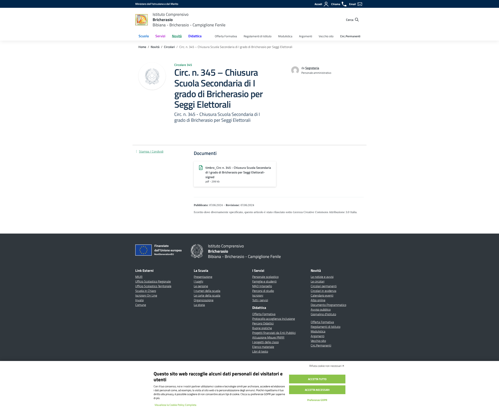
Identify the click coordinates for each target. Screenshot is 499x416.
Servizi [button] (160, 36)
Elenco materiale (263, 346)
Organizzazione (203, 300)
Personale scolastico (265, 276)
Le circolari (317, 281)
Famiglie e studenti (264, 281)
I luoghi (198, 281)
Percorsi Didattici (263, 323)
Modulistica (285, 36)
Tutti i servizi (260, 300)
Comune (140, 304)
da (303, 68)
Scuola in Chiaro (145, 290)
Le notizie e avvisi (322, 276)
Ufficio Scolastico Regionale (153, 281)
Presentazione (203, 276)
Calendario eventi (322, 295)
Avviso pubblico (321, 309)
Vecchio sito (326, 36)
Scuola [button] (144, 36)
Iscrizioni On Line (146, 295)
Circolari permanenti (324, 286)
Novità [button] (177, 36)
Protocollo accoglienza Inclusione (273, 318)
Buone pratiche (262, 328)
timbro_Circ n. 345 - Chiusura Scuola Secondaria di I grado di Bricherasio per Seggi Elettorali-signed (238, 172)
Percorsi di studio (263, 290)
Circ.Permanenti (350, 36)
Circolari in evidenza (323, 290)
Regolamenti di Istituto (258, 36)
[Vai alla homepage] (141, 20)
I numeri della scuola (207, 290)
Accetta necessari (317, 390)
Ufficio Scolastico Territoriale (153, 286)
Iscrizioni (257, 295)
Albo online (318, 300)
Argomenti (305, 36)
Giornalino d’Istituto (323, 314)
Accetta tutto (317, 379)
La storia (199, 304)
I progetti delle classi (265, 342)
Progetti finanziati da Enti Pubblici (274, 332)
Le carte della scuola (207, 295)
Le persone (201, 286)
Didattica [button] (195, 36)
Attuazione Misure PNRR (268, 337)
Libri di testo (260, 351)
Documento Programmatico (328, 304)
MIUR (138, 276)
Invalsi (139, 300)
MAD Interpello (262, 286)
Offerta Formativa (226, 36)
